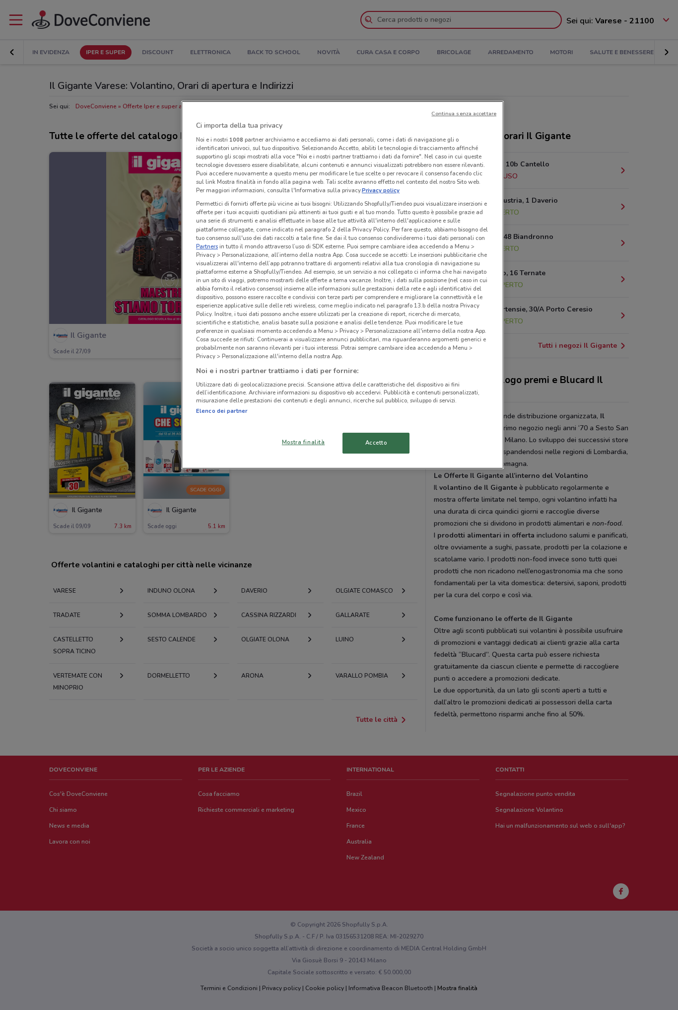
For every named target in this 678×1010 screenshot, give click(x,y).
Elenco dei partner (221, 411)
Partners (207, 246)
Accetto (376, 443)
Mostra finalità (303, 442)
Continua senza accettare (463, 113)
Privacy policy (381, 190)
